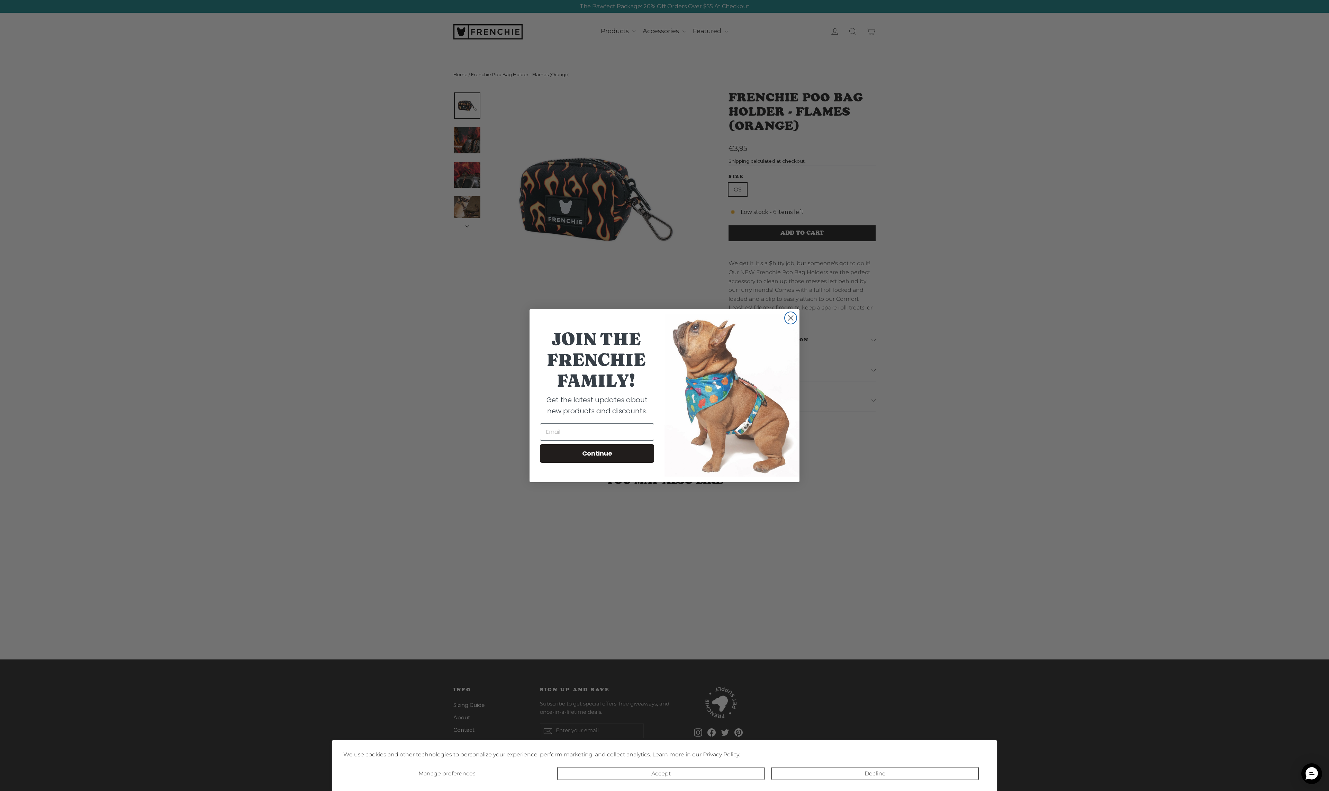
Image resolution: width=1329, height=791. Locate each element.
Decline (875, 773)
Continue (597, 453)
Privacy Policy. (721, 754)
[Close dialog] (791, 318)
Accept (661, 773)
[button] (1311, 773)
